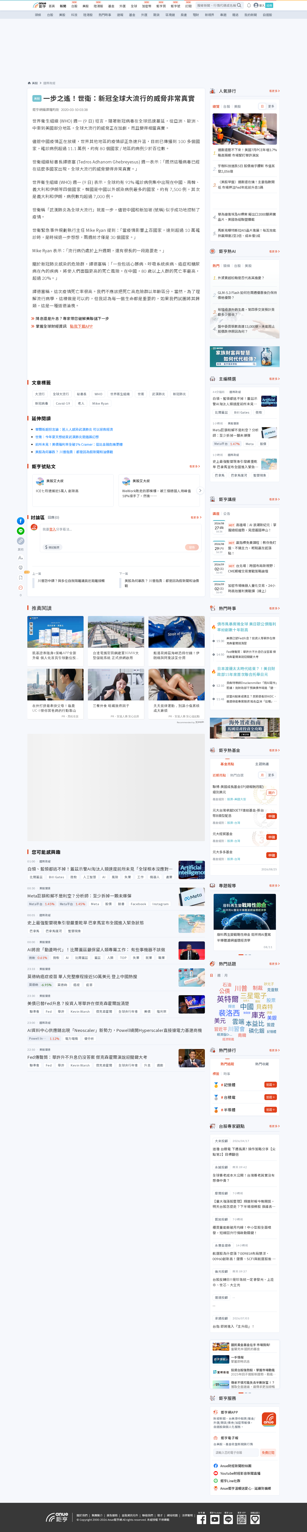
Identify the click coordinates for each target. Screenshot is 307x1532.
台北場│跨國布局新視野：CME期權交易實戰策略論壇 (252, 568)
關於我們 (82, 1515)
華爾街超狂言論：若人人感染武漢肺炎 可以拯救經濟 (74, 429)
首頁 (52, 6)
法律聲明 (187, 1515)
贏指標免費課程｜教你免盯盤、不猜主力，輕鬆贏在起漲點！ (252, 548)
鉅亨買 (161, 6)
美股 (85, 6)
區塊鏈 (170, 15)
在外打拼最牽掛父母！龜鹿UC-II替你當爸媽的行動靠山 (54, 708)
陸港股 (98, 6)
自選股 (267, 15)
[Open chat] (20, 588)
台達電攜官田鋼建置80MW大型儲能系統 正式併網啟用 (116, 655)
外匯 (122, 6)
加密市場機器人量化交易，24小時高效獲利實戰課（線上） (251, 588)
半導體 (230, 1109)
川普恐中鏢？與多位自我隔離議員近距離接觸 (71, 580)
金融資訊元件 (130, 1515)
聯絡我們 (147, 1515)
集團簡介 (97, 1515)
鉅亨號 (175, 6)
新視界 (209, 15)
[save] (20, 577)
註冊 (269, 5)
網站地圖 (172, 1515)
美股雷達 (233, 423)
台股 (74, 6)
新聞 (63, 6)
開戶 (271, 792)
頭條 (38, 15)
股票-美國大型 (236, 799)
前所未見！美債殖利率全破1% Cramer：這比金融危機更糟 (79, 444)
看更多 (193, 466)
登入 (262, 5)
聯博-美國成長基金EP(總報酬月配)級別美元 (238, 789)
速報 (120, 15)
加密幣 (146, 6)
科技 (74, 15)
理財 (196, 15)
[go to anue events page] (248, 5)
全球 (134, 6)
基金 (111, 6)
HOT (231, 525)
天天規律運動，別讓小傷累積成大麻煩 (177, 708)
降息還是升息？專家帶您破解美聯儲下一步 (72, 318)
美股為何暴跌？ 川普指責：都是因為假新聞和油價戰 (74, 451)
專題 (223, 15)
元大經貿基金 (223, 833)
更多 (271, 106)
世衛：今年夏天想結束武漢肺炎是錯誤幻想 (67, 436)
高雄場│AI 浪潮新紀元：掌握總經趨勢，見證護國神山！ (252, 527)
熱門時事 (105, 15)
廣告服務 (112, 1515)
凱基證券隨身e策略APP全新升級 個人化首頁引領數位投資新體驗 (54, 655)
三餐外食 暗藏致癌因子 (111, 705)
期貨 (156, 15)
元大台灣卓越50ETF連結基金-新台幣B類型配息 (238, 813)
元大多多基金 (223, 851)
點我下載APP (81, 326)
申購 (271, 816)
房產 (184, 15)
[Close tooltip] (55, 587)
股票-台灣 (233, 823)
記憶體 (230, 1084)
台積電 (230, 1097)
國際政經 (49, 83)
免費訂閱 (268, 1452)
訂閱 (188, 6)
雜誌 (235, 15)
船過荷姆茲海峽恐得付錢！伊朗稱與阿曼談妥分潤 (177, 655)
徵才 (160, 1515)
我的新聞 (250, 15)
